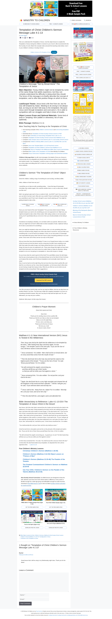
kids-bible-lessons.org (83, 615)
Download (54, 52)
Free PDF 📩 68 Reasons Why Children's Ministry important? (83, 194)
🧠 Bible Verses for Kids (83, 173)
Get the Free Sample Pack (32, 507)
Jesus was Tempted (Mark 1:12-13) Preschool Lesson (43, 145)
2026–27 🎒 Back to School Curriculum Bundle (83, 67)
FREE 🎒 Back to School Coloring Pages (44, 205)
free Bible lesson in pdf (34, 483)
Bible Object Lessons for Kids (27, 535)
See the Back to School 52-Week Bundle (49, 284)
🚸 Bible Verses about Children (83, 176)
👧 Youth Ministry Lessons (83, 183)
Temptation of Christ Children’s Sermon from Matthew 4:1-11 (45, 147)
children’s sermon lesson (46, 129)
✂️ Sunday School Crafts (83, 157)
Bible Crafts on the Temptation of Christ (39, 151)
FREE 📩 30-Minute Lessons (83, 71)
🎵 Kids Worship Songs (83, 186)
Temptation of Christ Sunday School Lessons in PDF (47, 133)
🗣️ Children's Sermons (83, 160)
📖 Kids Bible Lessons (83, 148)
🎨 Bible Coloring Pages (83, 167)
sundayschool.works (62, 615)
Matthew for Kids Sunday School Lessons (53, 535)
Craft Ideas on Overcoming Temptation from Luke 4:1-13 (45, 135)
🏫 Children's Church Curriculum (83, 154)
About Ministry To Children (81, 222)
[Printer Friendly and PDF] (26, 38)
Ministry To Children (37, 20)
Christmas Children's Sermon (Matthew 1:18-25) (40, 451)
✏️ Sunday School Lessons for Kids (83, 151)
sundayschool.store (53, 615)
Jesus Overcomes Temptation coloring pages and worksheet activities (48, 153)
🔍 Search (87, 20)
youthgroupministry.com (72, 615)
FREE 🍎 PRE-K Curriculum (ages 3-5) (81, 23)
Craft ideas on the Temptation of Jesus (29, 538)
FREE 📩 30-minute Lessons (56, 23)
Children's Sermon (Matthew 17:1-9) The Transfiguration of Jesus (35, 536)
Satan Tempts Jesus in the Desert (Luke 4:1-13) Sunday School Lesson (48, 139)
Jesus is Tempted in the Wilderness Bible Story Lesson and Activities (49, 149)
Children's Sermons (39, 535)
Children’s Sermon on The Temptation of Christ (40, 52)
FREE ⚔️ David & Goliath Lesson (83, 74)
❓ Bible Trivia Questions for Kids (83, 179)
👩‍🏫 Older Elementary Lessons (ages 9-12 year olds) (83, 190)
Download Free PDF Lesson (32, 527)
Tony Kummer (39, 611)
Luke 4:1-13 (33, 444)
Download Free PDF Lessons (43, 280)
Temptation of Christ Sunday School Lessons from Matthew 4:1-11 (46, 137)
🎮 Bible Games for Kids (83, 170)
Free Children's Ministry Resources (80, 229)
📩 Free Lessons (75, 20)
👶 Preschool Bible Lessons (83, 164)
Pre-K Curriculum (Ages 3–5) (83, 77)
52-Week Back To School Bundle (31, 23)
